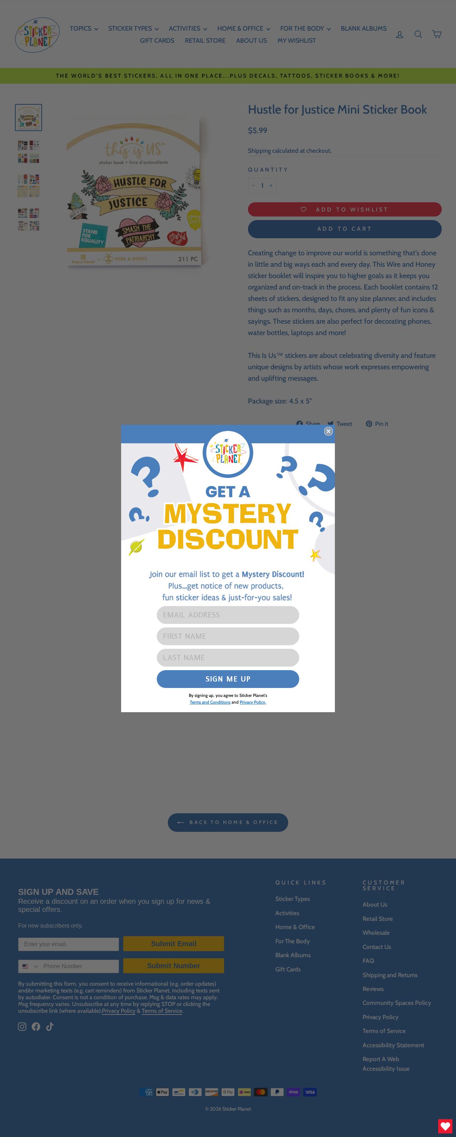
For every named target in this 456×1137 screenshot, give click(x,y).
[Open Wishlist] (445, 1126)
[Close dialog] (328, 431)
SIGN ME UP (228, 679)
